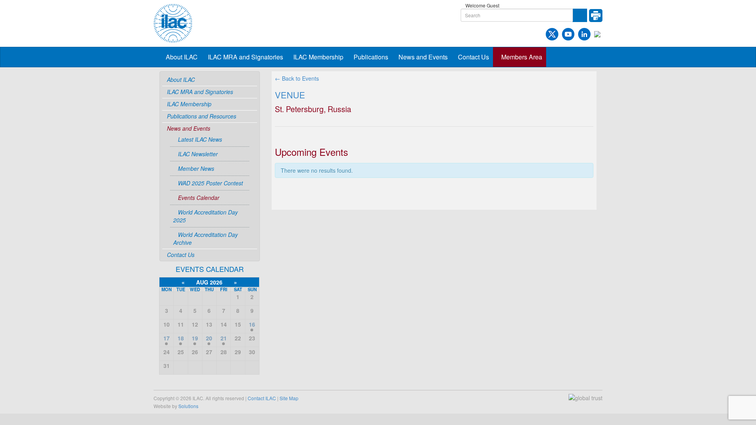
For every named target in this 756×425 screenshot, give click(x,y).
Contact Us (473, 56)
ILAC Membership (318, 56)
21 (223, 338)
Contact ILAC (262, 398)
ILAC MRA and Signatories (245, 56)
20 (209, 338)
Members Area (521, 56)
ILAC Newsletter (198, 154)
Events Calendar (198, 197)
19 (195, 338)
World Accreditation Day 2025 (205, 216)
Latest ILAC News (200, 139)
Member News (196, 168)
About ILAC (182, 56)
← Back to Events (297, 78)
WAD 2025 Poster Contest (210, 183)
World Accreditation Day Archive (205, 238)
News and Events (423, 56)
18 (181, 338)
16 (252, 324)
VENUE (290, 95)
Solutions (188, 406)
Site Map (289, 398)
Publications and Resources (201, 116)
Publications (371, 56)
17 (166, 338)
